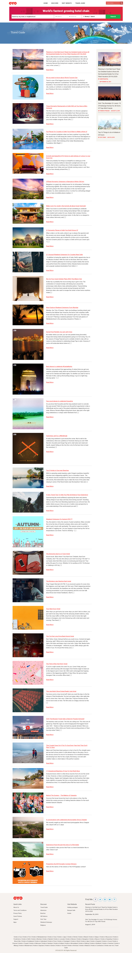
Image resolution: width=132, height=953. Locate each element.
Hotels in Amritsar (73, 945)
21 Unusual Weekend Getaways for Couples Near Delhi (64, 254)
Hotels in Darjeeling (106, 939)
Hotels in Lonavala (59, 939)
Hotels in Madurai (84, 945)
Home (46, 3)
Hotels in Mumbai (36, 939)
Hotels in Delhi (26, 939)
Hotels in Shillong (84, 943)
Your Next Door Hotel (53, 609)
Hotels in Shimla (72, 937)
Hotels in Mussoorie (106, 937)
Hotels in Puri (27, 937)
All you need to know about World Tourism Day (61, 77)
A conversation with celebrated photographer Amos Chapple (66, 820)
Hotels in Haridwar (47, 943)
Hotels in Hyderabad (41, 941)
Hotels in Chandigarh (64, 941)
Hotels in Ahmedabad (71, 943)
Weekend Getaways (46, 922)
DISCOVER (54, 3)
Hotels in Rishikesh (95, 943)
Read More (49, 70)
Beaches (43, 913)
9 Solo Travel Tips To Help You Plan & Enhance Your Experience (67, 495)
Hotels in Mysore (95, 939)
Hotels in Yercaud (61, 945)
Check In (59, 16)
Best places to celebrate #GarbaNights (59, 366)
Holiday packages (72, 907)
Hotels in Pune (52, 941)
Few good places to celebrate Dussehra (59, 401)
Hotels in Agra (85, 941)
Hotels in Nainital (48, 939)
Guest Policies (17, 916)
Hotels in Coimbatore (97, 945)
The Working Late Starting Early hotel (58, 581)
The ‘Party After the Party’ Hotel (56, 664)
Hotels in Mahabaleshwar (39, 937)
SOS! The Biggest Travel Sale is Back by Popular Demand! (65, 719)
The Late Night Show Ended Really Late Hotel (61, 691)
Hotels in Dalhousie (35, 943)
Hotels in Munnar (71, 939)
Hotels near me (109, 945)
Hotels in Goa (18, 937)
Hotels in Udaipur (94, 937)
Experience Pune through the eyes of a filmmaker (62, 845)
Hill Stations (43, 916)
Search (113, 16)
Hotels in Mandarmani (25, 945)
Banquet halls (71, 910)
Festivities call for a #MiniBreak (56, 436)
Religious (43, 925)
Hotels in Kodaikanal (28, 941)
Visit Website (67, 3)
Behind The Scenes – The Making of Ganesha (61, 795)
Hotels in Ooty (52, 937)
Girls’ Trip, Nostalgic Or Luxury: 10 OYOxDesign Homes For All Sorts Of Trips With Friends (101, 920)
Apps (15, 922)
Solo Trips (43, 919)
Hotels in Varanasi (107, 943)
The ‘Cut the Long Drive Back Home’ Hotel (60, 636)
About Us (16, 907)
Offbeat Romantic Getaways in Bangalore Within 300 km (65, 181)
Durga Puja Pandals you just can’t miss (59, 332)
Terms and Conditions (19, 910)
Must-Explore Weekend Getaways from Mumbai (62, 307)
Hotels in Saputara (38, 945)
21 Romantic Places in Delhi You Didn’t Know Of (62, 230)
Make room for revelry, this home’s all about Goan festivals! (66, 206)
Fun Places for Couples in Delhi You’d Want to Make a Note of (66, 132)
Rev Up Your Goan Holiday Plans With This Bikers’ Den (64, 279)
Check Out (73, 16)
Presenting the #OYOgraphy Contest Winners (61, 864)
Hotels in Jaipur (62, 937)
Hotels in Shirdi (75, 941)
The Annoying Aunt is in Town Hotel (58, 554)
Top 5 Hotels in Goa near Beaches (57, 470)
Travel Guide (80, 3)
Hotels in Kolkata (59, 943)
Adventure (43, 910)
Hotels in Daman (50, 945)
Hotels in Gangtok (96, 941)
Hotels (69, 913)
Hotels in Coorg (106, 941)
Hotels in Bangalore (82, 939)
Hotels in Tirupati (23, 943)
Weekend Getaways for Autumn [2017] (59, 519)
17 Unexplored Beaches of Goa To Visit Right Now (63, 771)
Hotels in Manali (83, 937)
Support (15, 919)
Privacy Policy (17, 913)
